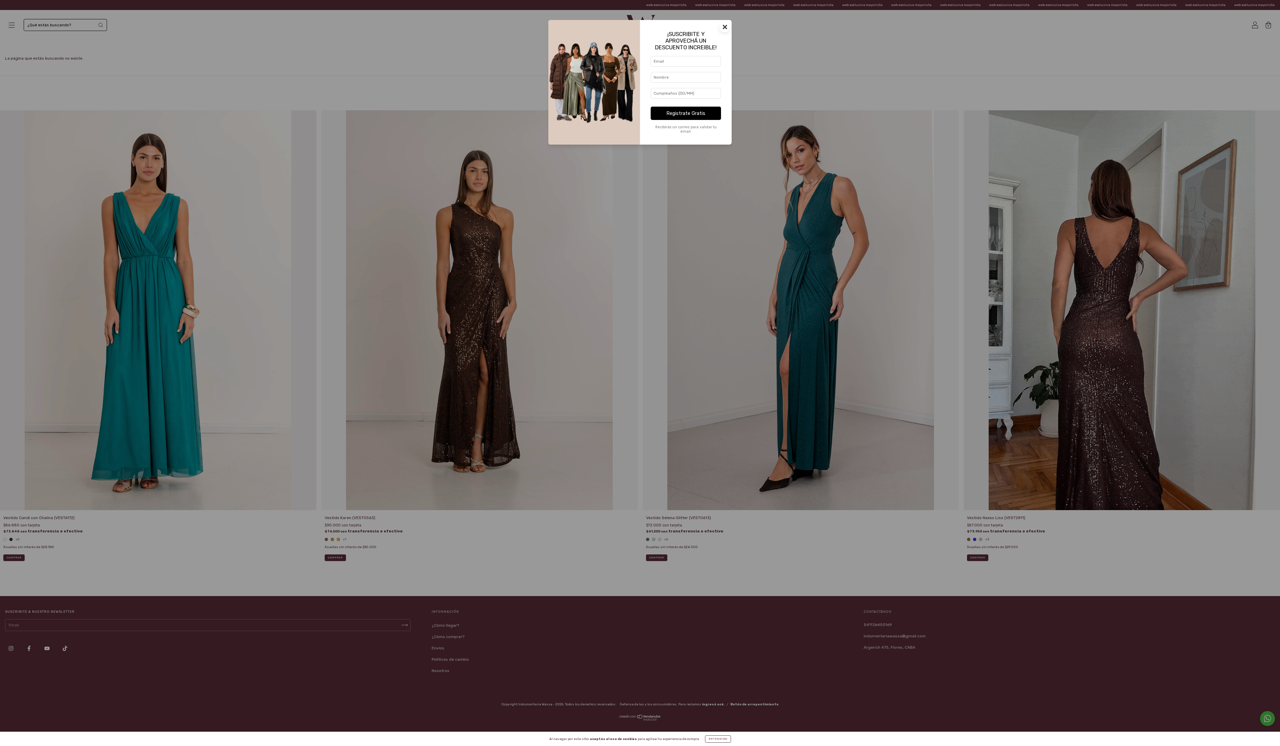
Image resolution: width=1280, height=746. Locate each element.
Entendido (718, 738)
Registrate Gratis (685, 113)
